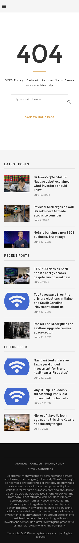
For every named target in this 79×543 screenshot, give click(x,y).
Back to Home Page (39, 117)
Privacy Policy (54, 464)
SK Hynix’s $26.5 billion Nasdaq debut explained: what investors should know (52, 184)
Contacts (36, 464)
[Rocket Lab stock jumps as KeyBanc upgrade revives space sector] (16, 330)
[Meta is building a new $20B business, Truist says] (16, 239)
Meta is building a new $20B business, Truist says (54, 235)
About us (21, 464)
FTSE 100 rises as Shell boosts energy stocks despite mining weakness (52, 273)
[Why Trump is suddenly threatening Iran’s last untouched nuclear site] (16, 396)
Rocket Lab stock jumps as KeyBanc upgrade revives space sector (53, 328)
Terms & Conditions (39, 469)
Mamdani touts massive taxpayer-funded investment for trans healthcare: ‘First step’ (51, 367)
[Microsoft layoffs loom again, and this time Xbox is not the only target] (16, 422)
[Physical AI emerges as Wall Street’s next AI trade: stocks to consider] (16, 213)
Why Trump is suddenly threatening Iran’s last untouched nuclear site (51, 394)
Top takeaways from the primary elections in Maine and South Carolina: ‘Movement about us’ (53, 301)
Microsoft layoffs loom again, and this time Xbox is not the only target (54, 420)
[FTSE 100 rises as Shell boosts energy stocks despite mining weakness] (16, 275)
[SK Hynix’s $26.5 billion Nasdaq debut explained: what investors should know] (16, 183)
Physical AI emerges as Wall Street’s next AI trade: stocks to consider (54, 211)
